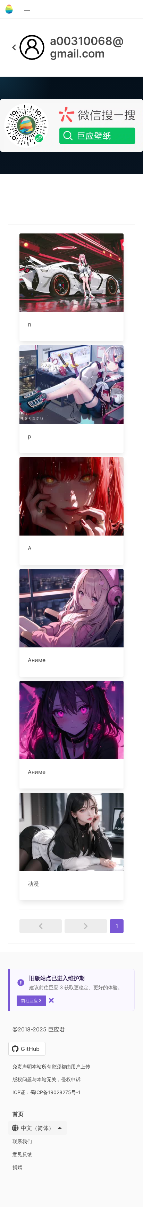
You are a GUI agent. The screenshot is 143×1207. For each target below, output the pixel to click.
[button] (27, 9)
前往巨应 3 (31, 1000)
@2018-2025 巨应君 (38, 1029)
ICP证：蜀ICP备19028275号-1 (46, 1092)
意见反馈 (22, 1154)
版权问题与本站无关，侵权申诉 (46, 1079)
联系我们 (22, 1141)
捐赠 (17, 1167)
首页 (18, 1113)
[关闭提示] (51, 1000)
